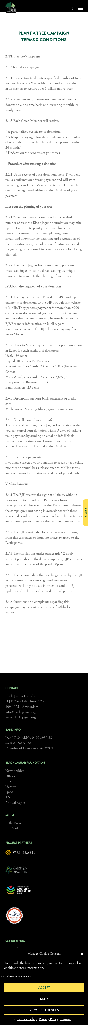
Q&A (9, 792)
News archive (14, 771)
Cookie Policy (27, 1019)
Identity (10, 787)
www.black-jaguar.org (20, 717)
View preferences (44, 1010)
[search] (71, 8)
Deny (44, 999)
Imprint (65, 1019)
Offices (10, 776)
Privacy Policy (48, 1019)
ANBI (9, 797)
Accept (44, 987)
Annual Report (15, 803)
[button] (82, 954)
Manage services (17, 976)
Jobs (8, 781)
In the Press (13, 823)
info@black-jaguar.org (20, 712)
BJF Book (12, 828)
